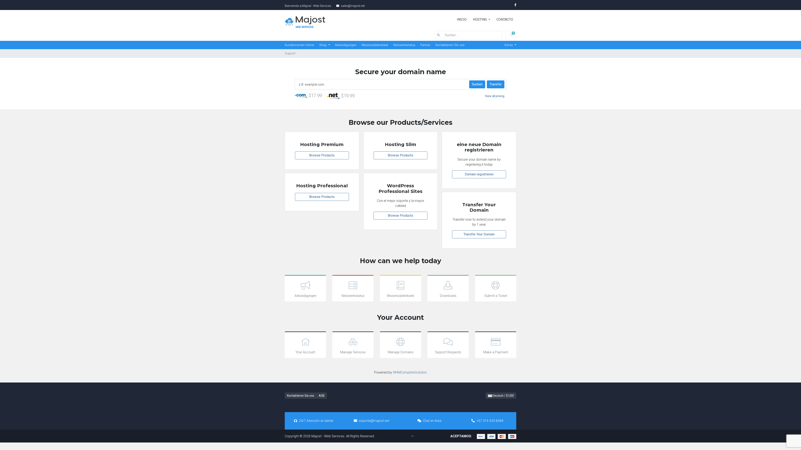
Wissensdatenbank (374, 45)
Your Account (305, 352)
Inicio (462, 19)
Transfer (496, 84)
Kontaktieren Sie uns (450, 45)
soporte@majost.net (374, 421)
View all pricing (494, 96)
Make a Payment (495, 352)
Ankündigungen (345, 45)
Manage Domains (400, 352)
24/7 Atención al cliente (316, 421)
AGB (322, 395)
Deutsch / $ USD (503, 395)
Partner (425, 45)
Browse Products (322, 155)
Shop (323, 45)
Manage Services (353, 352)
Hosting (480, 19)
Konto (509, 45)
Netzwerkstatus (404, 45)
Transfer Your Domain (479, 234)
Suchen (477, 84)
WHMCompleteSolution (410, 372)
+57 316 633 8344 (489, 421)
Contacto (504, 19)
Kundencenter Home (299, 45)
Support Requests (448, 352)
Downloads (448, 296)
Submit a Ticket (495, 296)
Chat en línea (432, 421)
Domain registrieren (479, 174)
